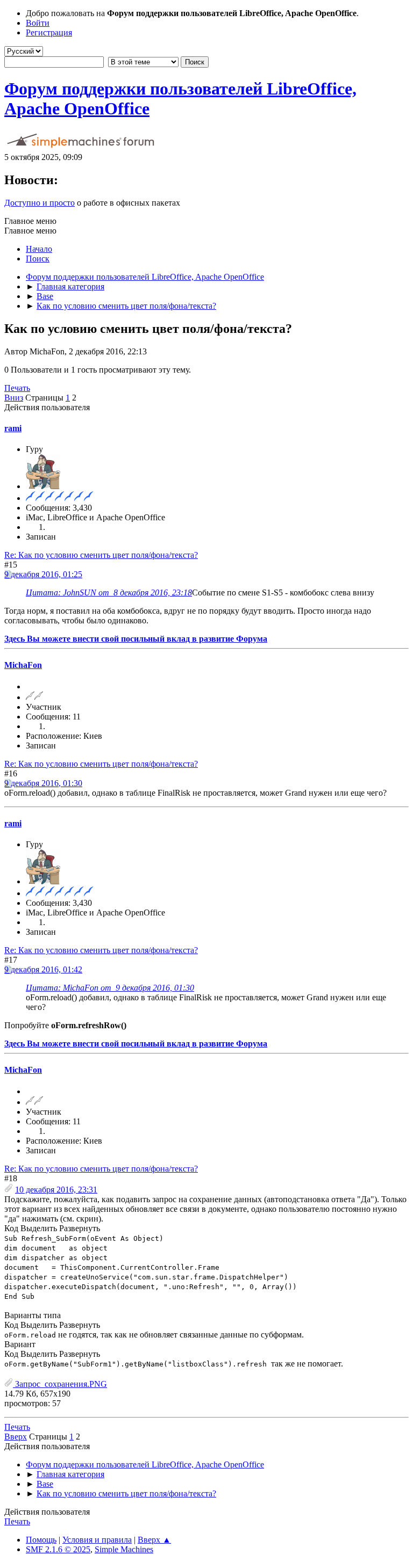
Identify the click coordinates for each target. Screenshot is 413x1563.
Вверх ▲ (154, 1539)
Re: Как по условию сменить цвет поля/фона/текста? (101, 554)
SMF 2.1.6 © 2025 (58, 1549)
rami (13, 428)
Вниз (13, 397)
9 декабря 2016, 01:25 (43, 574)
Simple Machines (124, 1549)
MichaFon (23, 665)
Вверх (15, 1436)
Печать (17, 387)
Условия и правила (97, 1539)
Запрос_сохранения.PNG (60, 1383)
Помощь (41, 1539)
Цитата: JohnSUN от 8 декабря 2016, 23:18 (109, 592)
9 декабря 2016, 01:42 (43, 969)
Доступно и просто (39, 202)
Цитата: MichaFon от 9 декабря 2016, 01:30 (110, 987)
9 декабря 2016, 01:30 (43, 783)
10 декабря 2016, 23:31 (56, 1189)
